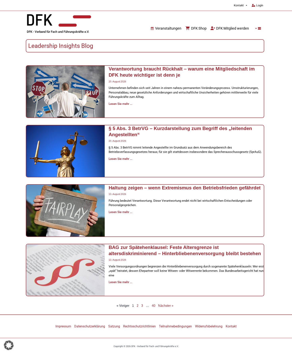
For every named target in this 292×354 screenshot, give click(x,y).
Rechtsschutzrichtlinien (139, 326)
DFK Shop (199, 28)
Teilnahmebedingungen (175, 326)
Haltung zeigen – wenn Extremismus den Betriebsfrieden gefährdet (185, 187)
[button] (257, 28)
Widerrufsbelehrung (208, 326)
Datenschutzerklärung (89, 326)
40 (153, 305)
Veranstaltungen (168, 28)
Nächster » (165, 305)
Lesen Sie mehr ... (120, 104)
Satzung (114, 326)
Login (259, 5)
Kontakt (239, 5)
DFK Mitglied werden (232, 28)
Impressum (63, 326)
